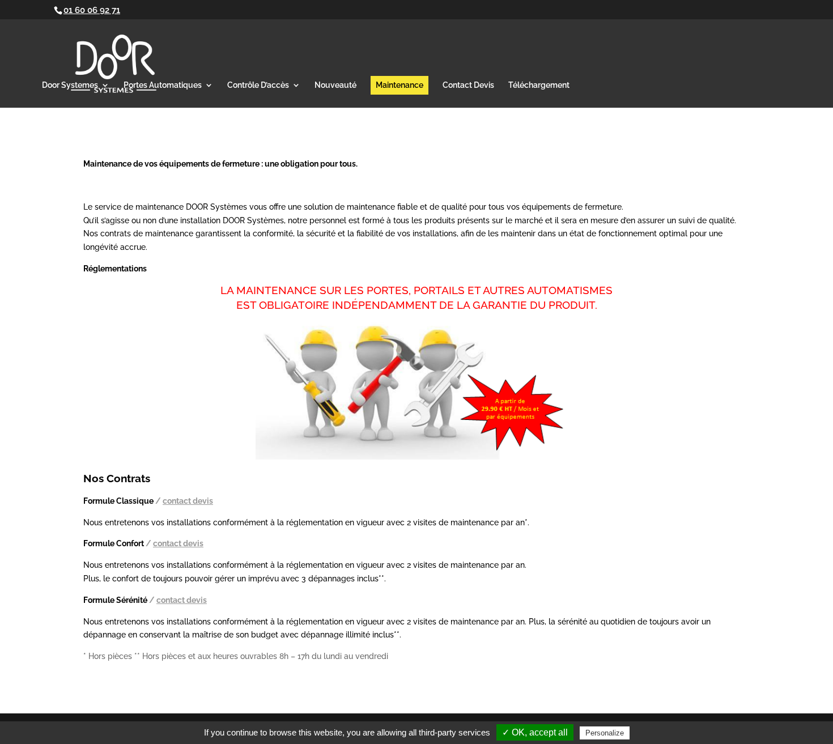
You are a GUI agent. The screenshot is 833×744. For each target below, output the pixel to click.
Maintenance (399, 85)
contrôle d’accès (258, 85)
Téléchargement (539, 85)
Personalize (604, 733)
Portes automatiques (163, 85)
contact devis (468, 85)
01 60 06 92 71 (91, 10)
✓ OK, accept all (535, 732)
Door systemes (70, 85)
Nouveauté (335, 85)
